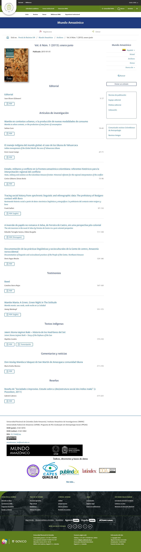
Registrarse (47, 32)
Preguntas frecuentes (8, 506)
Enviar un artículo (121, 84)
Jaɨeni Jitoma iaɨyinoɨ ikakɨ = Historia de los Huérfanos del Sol (34, 333)
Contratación (90, 500)
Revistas (35, 14)
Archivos (60, 38)
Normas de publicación (117, 95)
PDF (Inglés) (14, 214)
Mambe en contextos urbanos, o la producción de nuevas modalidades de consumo (46, 123)
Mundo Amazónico (70, 23)
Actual (132, 54)
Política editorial (115, 105)
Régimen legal (90, 503)
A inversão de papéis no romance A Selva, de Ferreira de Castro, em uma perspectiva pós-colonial (52, 226)
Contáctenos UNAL (7, 503)
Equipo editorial (115, 100)
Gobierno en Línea (120, 503)
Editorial (8, 94)
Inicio (27, 14)
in (69, 526)
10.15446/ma (16, 434)
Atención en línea (7, 500)
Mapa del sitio (30, 520)
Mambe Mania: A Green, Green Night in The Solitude (30, 304)
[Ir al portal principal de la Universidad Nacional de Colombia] (9, 7)
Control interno (62, 503)
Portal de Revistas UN (26, 38)
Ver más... (70, 482)
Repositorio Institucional (72, 14)
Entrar (97, 32)
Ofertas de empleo (35, 509)
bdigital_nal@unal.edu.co (85, 540)
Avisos (132, 63)
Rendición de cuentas (64, 509)
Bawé (7, 281)
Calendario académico (32, 8)
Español (130, 50)
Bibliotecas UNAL (56, 14)
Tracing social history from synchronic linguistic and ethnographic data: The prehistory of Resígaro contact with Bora (53, 200)
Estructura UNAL (63, 8)
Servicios (130, 8)
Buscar (44, 14)
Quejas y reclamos (7, 509)
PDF (10, 104)
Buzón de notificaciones (93, 506)
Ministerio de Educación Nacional (124, 506)
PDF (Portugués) (15, 237)
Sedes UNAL (132, 3)
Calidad (60, 500)
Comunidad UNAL (108, 8)
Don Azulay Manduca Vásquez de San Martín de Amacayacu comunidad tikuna (43, 362)
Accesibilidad (59, 520)
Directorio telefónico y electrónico (44, 520)
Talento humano (63, 506)
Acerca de (129, 67)
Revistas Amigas (115, 135)
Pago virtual (33, 503)
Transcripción (26, 344)
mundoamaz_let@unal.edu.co (18, 442)
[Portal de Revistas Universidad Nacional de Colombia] (7, 37)
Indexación (113, 110)
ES (137, 8)
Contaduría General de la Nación (124, 500)
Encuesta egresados (35, 500)
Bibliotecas (29, 2)
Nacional (20, 2)
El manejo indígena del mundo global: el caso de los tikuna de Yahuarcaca (41, 146)
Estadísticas (33, 506)
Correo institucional (48, 8)
